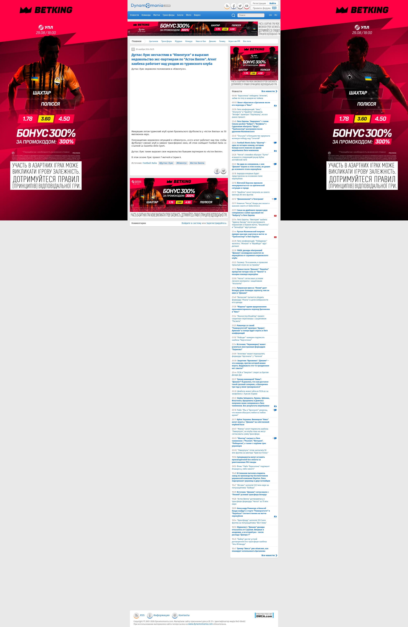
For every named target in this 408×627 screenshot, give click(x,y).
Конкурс (189, 41)
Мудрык (178, 41)
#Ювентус (182, 163)
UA (270, 15)
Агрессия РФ (234, 41)
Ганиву (222, 41)
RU (275, 15)
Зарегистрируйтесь (216, 223)
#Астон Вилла (197, 163)
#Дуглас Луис (166, 163)
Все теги (247, 41)
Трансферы (166, 41)
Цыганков (153, 41)
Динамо (212, 41)
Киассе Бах (201, 41)
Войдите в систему (191, 223)
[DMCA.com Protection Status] (264, 617)
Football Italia (150, 163)
